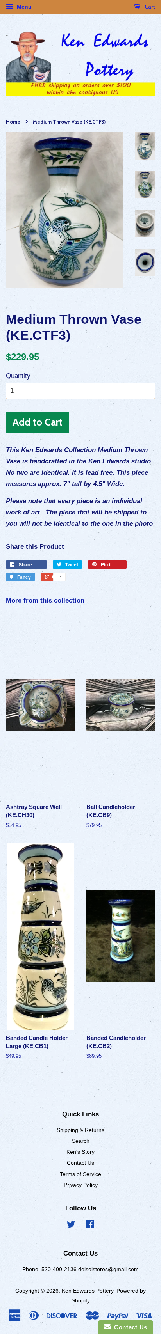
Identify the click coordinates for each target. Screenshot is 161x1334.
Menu (23, 7)
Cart (149, 6)
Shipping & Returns (80, 1130)
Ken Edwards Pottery (87, 1291)
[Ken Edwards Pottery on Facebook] (89, 1225)
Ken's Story (80, 1152)
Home (13, 122)
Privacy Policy (81, 1185)
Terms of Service (80, 1174)
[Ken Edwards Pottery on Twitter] (71, 1225)
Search (80, 1141)
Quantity (18, 376)
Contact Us (80, 1163)
